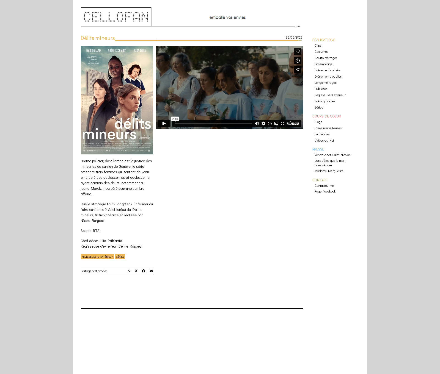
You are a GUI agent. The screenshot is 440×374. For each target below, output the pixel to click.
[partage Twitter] (136, 271)
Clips (318, 45)
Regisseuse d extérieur (97, 256)
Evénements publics (328, 76)
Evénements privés (327, 70)
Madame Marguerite (329, 171)
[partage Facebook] (143, 271)
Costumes (321, 51)
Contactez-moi (324, 185)
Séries (120, 256)
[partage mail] (151, 271)
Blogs (318, 122)
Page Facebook (325, 191)
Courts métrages (326, 58)
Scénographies (325, 101)
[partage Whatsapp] (129, 271)
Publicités (321, 89)
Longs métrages (326, 82)
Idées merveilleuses (328, 128)
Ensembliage (323, 64)
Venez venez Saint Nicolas (333, 155)
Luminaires (322, 134)
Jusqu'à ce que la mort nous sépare (330, 162)
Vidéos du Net (324, 140)
